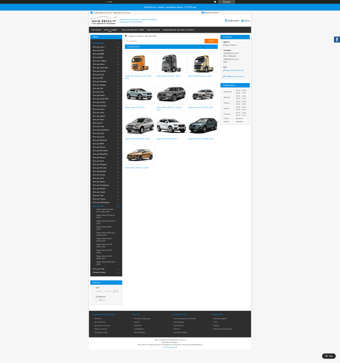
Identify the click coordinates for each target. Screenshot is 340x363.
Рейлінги (177, 329)
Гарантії (137, 322)
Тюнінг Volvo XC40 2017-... (103, 228)
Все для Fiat (98, 88)
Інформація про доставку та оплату (178, 30)
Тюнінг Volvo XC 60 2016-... (104, 251)
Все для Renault (99, 171)
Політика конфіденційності (192, 345)
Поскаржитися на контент (171, 345)
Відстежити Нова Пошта (222, 329)
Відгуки (216, 325)
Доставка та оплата (102, 325)
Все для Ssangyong (101, 185)
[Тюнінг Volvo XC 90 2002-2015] (139, 126)
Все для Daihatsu (100, 81)
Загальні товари (99, 272)
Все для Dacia (98, 74)
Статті (215, 322)
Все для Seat (98, 178)
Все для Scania (99, 175)
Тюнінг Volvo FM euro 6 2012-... (105, 222)
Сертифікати (139, 329)
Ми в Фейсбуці (139, 332)
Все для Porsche (99, 168)
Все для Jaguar (99, 116)
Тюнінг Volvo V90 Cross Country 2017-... (105, 233)
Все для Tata (98, 195)
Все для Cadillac (99, 61)
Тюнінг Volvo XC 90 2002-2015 (104, 245)
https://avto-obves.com (235, 70)
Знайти (211, 41)
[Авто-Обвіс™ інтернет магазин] (103, 20)
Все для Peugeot (100, 164)
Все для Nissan (99, 157)
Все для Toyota (99, 199)
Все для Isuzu (98, 112)
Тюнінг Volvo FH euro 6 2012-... (105, 216)
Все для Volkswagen (101, 202)
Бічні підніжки (179, 322)
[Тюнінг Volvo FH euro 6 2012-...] (171, 63)
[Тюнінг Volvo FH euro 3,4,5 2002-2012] (139, 63)
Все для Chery (99, 64)
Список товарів (110, 30)
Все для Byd (98, 57)
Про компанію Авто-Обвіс (133, 30)
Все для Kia (97, 123)
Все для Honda (99, 102)
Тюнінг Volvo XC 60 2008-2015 (104, 257)
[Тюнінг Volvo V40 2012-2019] (139, 154)
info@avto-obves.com (234, 76)
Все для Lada (98, 126)
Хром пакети (178, 325)
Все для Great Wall (100, 99)
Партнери (137, 325)
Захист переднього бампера (185, 318)
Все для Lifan (98, 133)
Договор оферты (220, 318)
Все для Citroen (99, 71)
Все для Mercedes (100, 150)
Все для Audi (98, 50)
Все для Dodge (99, 85)
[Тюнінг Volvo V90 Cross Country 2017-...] (171, 94)
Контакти (97, 318)
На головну (96, 30)
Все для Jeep (98, 119)
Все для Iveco (98, 109)
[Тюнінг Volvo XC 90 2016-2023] (203, 94)
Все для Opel (98, 161)
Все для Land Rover (101, 130)
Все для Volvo (99, 206)
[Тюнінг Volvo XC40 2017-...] (139, 94)
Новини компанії (100, 329)
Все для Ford (98, 92)
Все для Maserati (100, 140)
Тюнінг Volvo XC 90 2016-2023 (104, 239)
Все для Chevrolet (100, 67)
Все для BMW (98, 54)
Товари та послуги (136, 36)
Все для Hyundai (99, 105)
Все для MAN (98, 143)
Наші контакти (153, 30)
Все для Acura (98, 47)
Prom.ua (183, 340)
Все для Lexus (99, 137)
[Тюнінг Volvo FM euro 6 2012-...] (203, 63)
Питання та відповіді (142, 318)
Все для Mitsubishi (100, 154)
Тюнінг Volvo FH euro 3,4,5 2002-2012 (104, 210)
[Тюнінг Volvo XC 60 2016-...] (171, 126)
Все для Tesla (98, 269)
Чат (331, 356)
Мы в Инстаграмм (180, 332)
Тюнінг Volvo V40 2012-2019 (106, 263)
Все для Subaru (99, 188)
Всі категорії (98, 43)
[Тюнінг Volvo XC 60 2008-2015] (203, 126)
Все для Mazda (99, 147)
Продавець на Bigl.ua (170, 342)
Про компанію (99, 322)
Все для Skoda (99, 181)
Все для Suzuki (99, 192)
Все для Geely (99, 95)
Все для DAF (98, 78)
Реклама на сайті (100, 332)
